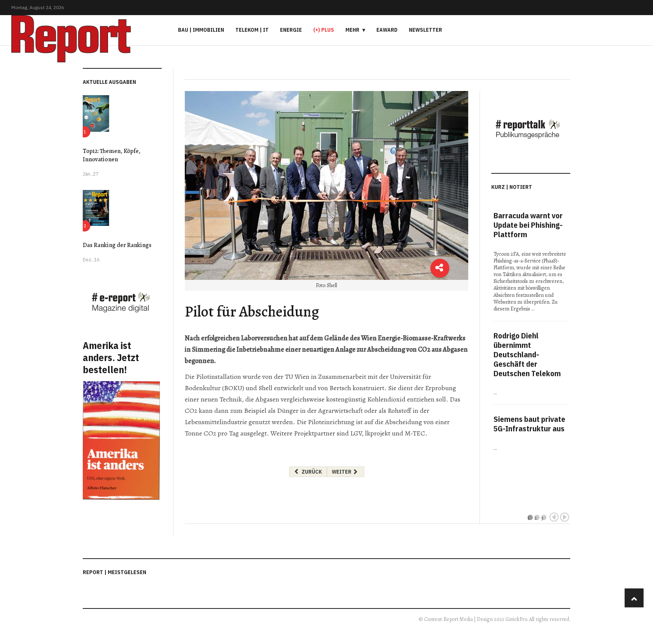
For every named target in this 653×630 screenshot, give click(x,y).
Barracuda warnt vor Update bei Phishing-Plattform (528, 224)
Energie (291, 29)
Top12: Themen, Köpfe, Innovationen (112, 155)
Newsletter (425, 29)
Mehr (352, 29)
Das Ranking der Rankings (117, 245)
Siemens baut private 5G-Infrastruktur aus (529, 424)
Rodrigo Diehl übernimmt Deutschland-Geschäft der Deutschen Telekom (527, 354)
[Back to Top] (634, 597)
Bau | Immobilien (201, 29)
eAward (387, 29)
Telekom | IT (252, 29)
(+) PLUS (323, 29)
